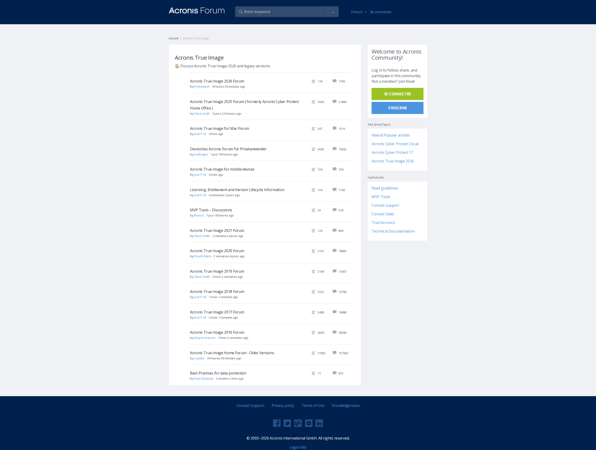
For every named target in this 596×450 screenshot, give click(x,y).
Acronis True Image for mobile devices (222, 169)
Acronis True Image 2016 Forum (217, 332)
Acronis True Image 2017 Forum (217, 312)
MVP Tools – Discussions (211, 210)
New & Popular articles (391, 135)
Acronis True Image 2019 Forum (217, 271)
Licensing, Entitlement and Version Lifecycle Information (237, 189)
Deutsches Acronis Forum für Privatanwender (228, 148)
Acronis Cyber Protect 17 (392, 152)
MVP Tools (381, 196)
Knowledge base (345, 405)
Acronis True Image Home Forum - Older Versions (232, 352)
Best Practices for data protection (218, 373)
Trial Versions (383, 222)
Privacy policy (283, 405)
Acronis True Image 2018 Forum (217, 291)
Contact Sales (383, 213)
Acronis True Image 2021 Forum (217, 230)
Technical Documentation (393, 231)
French (357, 11)
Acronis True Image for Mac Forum (219, 128)
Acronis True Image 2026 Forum (217, 81)
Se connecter (381, 11)
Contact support (385, 205)
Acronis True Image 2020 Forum (217, 250)
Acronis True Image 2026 (393, 161)
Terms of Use (312, 405)
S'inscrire (397, 107)
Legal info (298, 447)
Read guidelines (385, 188)
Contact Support (250, 405)
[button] (333, 11)
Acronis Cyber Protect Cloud (395, 143)
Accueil (173, 38)
